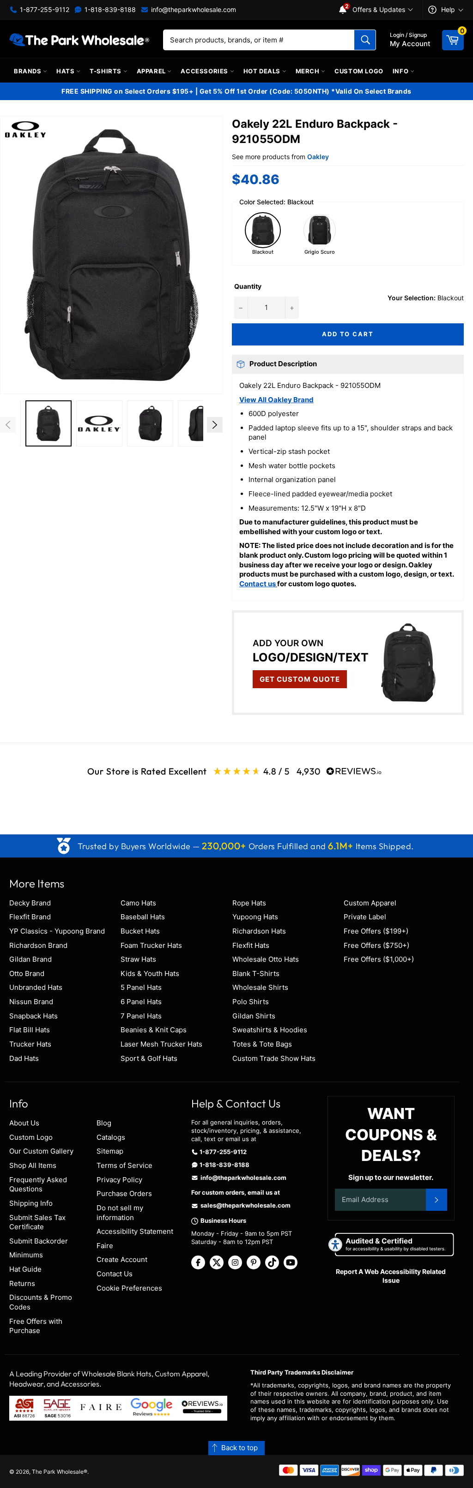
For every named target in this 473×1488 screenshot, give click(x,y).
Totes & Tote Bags (262, 1044)
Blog (104, 1123)
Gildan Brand (30, 959)
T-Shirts (106, 71)
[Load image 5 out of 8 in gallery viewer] (201, 423)
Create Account (122, 1259)
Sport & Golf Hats (149, 1058)
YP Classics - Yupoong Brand (57, 931)
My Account (410, 39)
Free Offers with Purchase (35, 1326)
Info (401, 71)
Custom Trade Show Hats (273, 1058)
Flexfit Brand (30, 916)
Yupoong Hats (255, 916)
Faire (105, 1245)
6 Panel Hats (141, 1001)
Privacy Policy (119, 1179)
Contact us (257, 583)
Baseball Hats (143, 916)
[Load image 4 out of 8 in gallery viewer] (150, 423)
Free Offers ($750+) (376, 945)
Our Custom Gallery (41, 1151)
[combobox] (269, 40)
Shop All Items (32, 1165)
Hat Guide (25, 1269)
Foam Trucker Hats (151, 945)
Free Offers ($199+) (376, 931)
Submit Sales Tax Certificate (37, 1222)
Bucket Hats (140, 931)
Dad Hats (24, 1058)
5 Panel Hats (141, 987)
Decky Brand (30, 903)
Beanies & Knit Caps (154, 1029)
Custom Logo (358, 71)
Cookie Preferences (129, 1288)
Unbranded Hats (35, 987)
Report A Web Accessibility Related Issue (391, 1276)
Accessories (205, 71)
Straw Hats (138, 959)
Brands (28, 71)
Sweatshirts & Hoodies (269, 1029)
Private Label (365, 916)
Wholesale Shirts (260, 987)
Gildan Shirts (253, 1016)
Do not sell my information (120, 1212)
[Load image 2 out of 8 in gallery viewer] (48, 423)
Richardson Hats (259, 931)
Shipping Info (31, 1203)
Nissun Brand (31, 1001)
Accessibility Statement (135, 1231)
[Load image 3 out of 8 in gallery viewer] (99, 423)
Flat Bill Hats (29, 1029)
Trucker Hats (30, 1044)
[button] (111, 255)
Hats (66, 71)
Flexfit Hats (250, 945)
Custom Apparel (370, 903)
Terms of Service (124, 1165)
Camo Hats (138, 903)
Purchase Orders (124, 1193)
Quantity (247, 286)
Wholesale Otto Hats (265, 959)
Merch (308, 71)
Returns (22, 1283)
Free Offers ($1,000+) (379, 959)
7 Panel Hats (141, 1016)
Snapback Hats (33, 1016)
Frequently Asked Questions (38, 1184)
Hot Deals (262, 71)
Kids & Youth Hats (150, 973)
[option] (48, 424)
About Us (24, 1123)
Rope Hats (249, 903)
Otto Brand (26, 973)
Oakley (318, 157)
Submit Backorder (38, 1241)
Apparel (152, 71)
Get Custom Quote (300, 679)
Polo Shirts (250, 1001)
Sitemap (110, 1151)
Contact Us (115, 1273)
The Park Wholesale (58, 1471)
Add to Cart (348, 334)
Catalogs (111, 1137)
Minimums (26, 1254)
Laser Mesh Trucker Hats (161, 1044)
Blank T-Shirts (255, 973)
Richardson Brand (38, 945)
